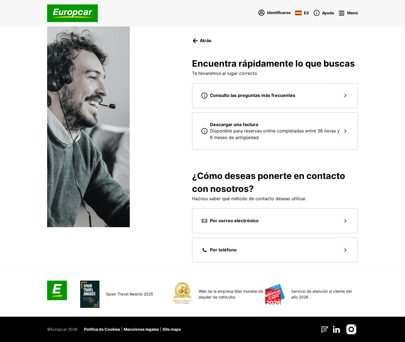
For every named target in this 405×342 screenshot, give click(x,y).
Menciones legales (141, 329)
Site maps (172, 329)
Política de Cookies (102, 329)
